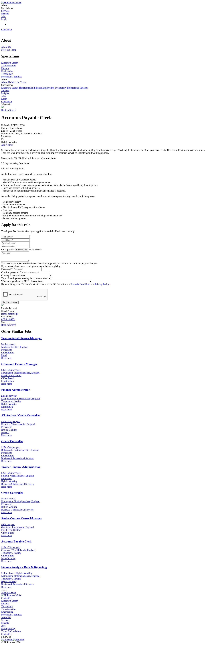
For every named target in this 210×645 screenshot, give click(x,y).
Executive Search (10, 87)
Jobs (3, 96)
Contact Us (6, 29)
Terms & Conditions (80, 284)
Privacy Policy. (102, 284)
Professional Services (77, 87)
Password (6, 269)
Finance (38, 87)
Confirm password (11, 272)
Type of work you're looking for (17, 278)
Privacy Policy (8, 628)
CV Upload (7, 249)
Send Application (9, 302)
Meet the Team (18, 82)
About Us (6, 82)
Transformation (26, 87)
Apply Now (7, 145)
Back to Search (8, 110)
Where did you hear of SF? (15, 281)
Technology (61, 87)
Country (6, 275)
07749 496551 (8, 319)
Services (5, 90)
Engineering (48, 87)
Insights (5, 93)
